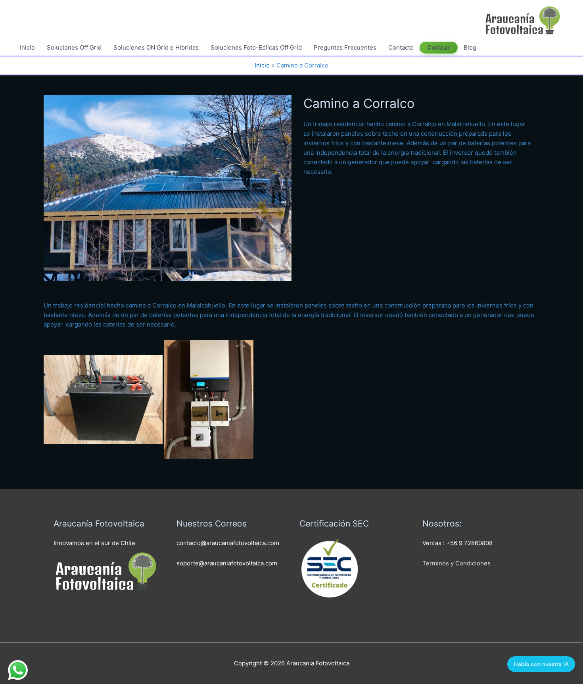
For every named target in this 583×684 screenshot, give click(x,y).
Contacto (401, 47)
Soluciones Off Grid (74, 47)
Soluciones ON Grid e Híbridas (156, 47)
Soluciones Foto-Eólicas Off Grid (256, 47)
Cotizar (438, 47)
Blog (470, 47)
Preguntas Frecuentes (345, 47)
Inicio (27, 47)
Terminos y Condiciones (456, 563)
